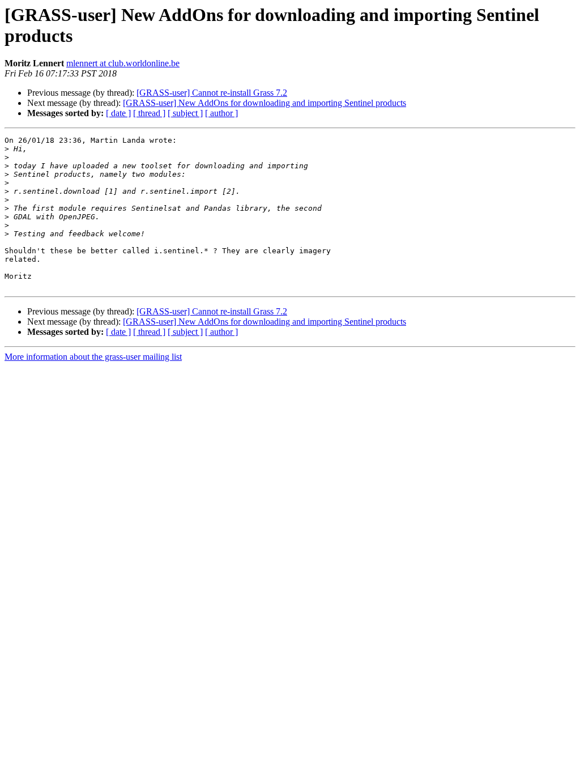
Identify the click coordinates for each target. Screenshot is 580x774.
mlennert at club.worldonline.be (123, 63)
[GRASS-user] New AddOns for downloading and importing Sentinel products (264, 103)
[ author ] (221, 113)
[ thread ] (149, 113)
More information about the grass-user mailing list (93, 357)
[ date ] (118, 113)
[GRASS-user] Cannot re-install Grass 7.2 (212, 92)
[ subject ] (185, 113)
